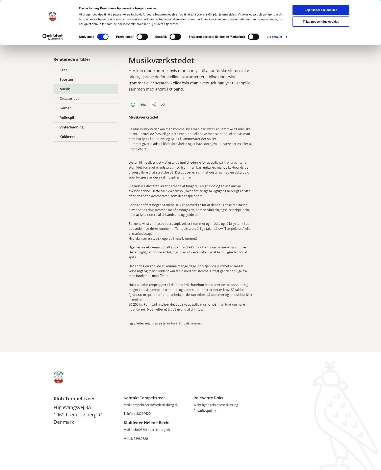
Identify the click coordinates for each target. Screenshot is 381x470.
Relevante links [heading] (208, 398)
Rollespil (67, 117)
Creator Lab (70, 98)
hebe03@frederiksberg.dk (150, 430)
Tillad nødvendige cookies (321, 21)
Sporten (66, 79)
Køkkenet (68, 136)
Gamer (65, 108)
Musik (65, 89)
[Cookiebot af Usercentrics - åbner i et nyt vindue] (52, 37)
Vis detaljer (274, 37)
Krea (63, 70)
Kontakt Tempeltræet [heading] (144, 398)
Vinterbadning (72, 127)
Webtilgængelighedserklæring (215, 405)
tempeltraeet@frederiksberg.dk (154, 405)
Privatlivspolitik (204, 410)
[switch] (142, 37)
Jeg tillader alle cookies (321, 10)
